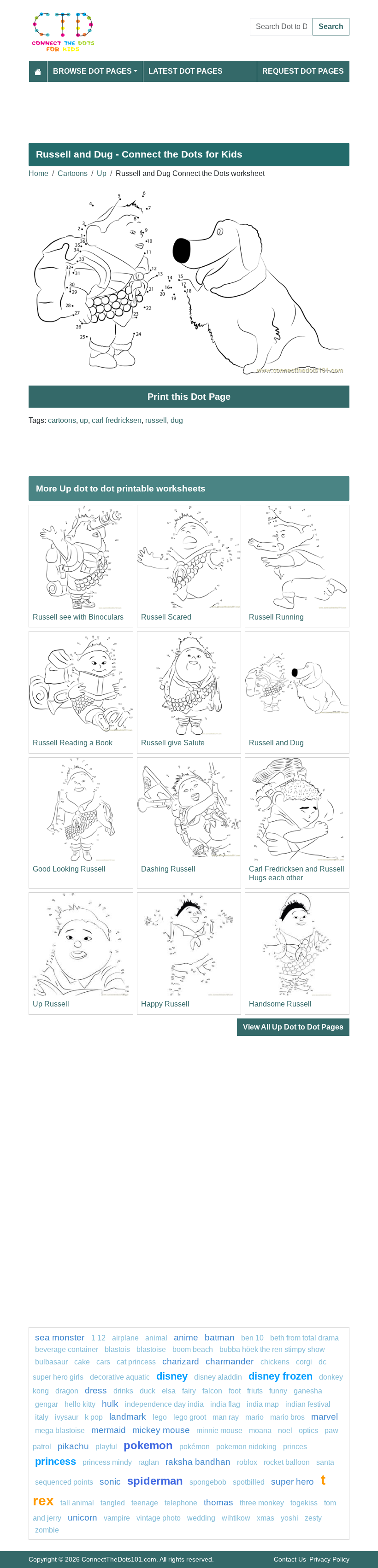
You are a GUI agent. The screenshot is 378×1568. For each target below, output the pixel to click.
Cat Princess (136, 1362)
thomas (218, 1502)
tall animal (77, 1503)
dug (177, 420)
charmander (231, 1361)
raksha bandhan (197, 1462)
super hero (293, 1481)
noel (285, 1430)
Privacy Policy (329, 1559)
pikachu (73, 1446)
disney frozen (280, 1376)
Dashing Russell (168, 869)
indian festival (308, 1404)
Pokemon (148, 1445)
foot (235, 1391)
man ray (226, 1417)
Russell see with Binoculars (78, 617)
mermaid (108, 1430)
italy (41, 1417)
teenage (144, 1503)
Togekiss (304, 1503)
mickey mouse (161, 1430)
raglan (148, 1462)
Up (101, 173)
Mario (254, 1417)
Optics (308, 1430)
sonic (110, 1481)
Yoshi (289, 1518)
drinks (123, 1391)
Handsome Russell (280, 1004)
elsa (169, 1391)
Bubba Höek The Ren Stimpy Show (272, 1349)
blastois (117, 1349)
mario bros (287, 1417)
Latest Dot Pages (185, 71)
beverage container (66, 1349)
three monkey (262, 1503)
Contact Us (290, 1559)
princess (55, 1461)
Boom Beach (192, 1349)
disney (172, 1376)
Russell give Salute (173, 743)
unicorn (82, 1517)
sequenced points (64, 1482)
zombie (47, 1530)
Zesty (313, 1518)
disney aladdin (218, 1377)
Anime (186, 1337)
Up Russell (51, 1004)
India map (263, 1404)
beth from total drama (304, 1338)
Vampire (117, 1518)
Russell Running (276, 617)
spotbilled (249, 1482)
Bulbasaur (51, 1362)
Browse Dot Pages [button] (92, 71)
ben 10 (252, 1338)
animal (156, 1338)
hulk (110, 1404)
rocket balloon (287, 1462)
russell (156, 420)
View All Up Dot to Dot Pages (293, 1027)
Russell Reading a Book (72, 743)
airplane (125, 1338)
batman (220, 1337)
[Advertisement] (189, 109)
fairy (189, 1391)
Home (38, 173)
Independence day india (164, 1404)
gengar (46, 1404)
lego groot (189, 1417)
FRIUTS (255, 1391)
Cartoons (73, 173)
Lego (160, 1417)
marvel (324, 1417)
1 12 (98, 1338)
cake (82, 1362)
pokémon (194, 1447)
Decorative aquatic (120, 1377)
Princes (295, 1447)
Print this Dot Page (189, 397)
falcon (212, 1391)
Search (331, 26)
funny (278, 1391)
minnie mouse (219, 1430)
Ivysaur (66, 1417)
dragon (66, 1391)
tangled (112, 1503)
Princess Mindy (107, 1462)
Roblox (247, 1462)
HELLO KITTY (80, 1404)
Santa (325, 1462)
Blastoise (151, 1349)
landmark (127, 1417)
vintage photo (158, 1518)
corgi (304, 1362)
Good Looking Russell (69, 869)
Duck (147, 1391)
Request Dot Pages (303, 71)
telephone (181, 1503)
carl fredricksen (117, 420)
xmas (265, 1518)
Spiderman (155, 1480)
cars (103, 1362)
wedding (201, 1518)
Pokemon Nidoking (246, 1447)
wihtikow (236, 1518)
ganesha (308, 1391)
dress (96, 1390)
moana (260, 1430)
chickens (274, 1362)
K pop (94, 1417)
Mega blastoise (60, 1430)
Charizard (180, 1361)
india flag (225, 1404)
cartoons (62, 420)
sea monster (61, 1337)
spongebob (207, 1482)
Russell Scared (166, 617)
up (84, 420)
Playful (106, 1447)
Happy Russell (165, 1004)
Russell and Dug (276, 743)
